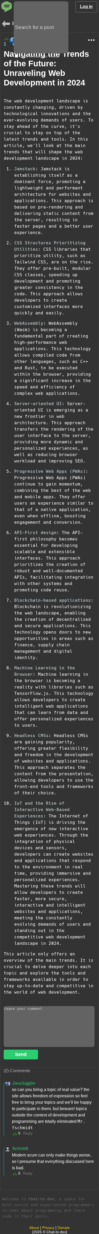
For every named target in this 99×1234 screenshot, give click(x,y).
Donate (64, 1228)
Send (21, 1054)
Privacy (48, 1228)
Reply (27, 1133)
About (34, 1228)
